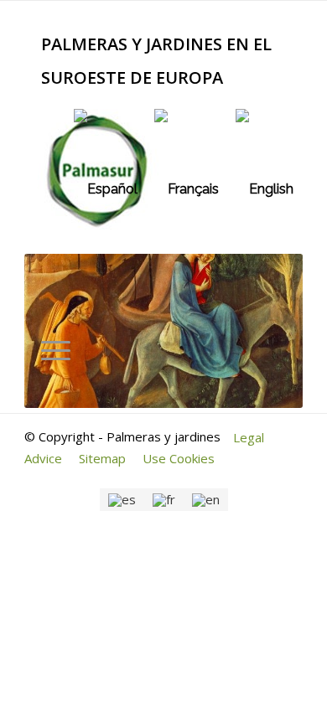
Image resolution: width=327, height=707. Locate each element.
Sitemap (102, 458)
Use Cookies (179, 458)
